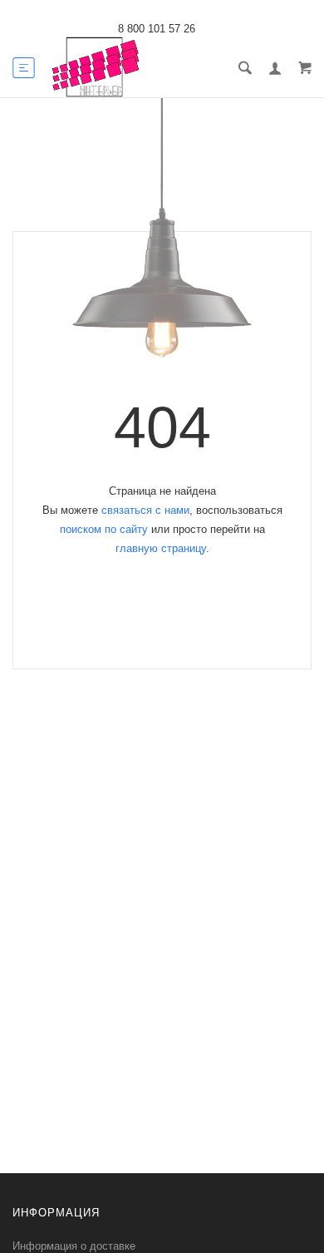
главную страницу (160, 548)
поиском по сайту (104, 529)
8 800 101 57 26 (156, 28)
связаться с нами (145, 510)
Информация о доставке (73, 1246)
